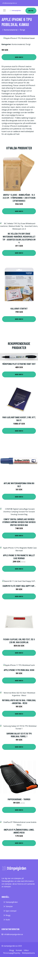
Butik (30, 11)
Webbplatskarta (28, 953)
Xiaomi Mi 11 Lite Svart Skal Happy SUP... (19, 586)
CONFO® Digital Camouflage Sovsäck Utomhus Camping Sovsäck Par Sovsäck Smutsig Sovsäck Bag (19, 522)
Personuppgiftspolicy (11, 953)
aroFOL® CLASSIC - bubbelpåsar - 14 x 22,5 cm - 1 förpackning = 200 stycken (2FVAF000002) (19, 197)
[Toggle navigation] (4, 10)
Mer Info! (19, 57)
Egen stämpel (11, 911)
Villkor (26, 950)
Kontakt (19, 950)
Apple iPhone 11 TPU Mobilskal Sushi (19, 670)
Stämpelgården (12, 902)
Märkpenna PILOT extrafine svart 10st (19, 364)
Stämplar (9, 906)
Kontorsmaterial (10, 30)
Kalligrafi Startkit (19, 308)
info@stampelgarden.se (9, 3)
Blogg (8, 915)
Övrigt (22, 30)
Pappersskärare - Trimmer (19, 799)
